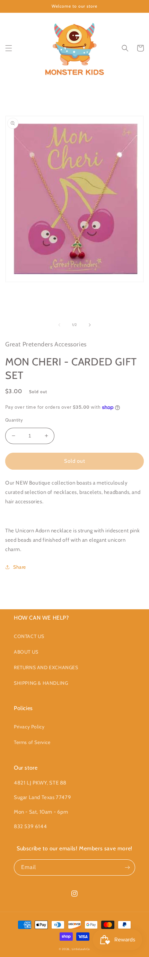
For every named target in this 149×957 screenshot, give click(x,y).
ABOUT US (26, 652)
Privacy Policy (29, 727)
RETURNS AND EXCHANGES (46, 667)
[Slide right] (89, 325)
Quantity (14, 420)
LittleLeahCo (81, 949)
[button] (8, 48)
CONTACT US (29, 636)
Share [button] (19, 567)
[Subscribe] (127, 867)
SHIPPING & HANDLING (41, 683)
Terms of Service (32, 742)
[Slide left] (59, 325)
